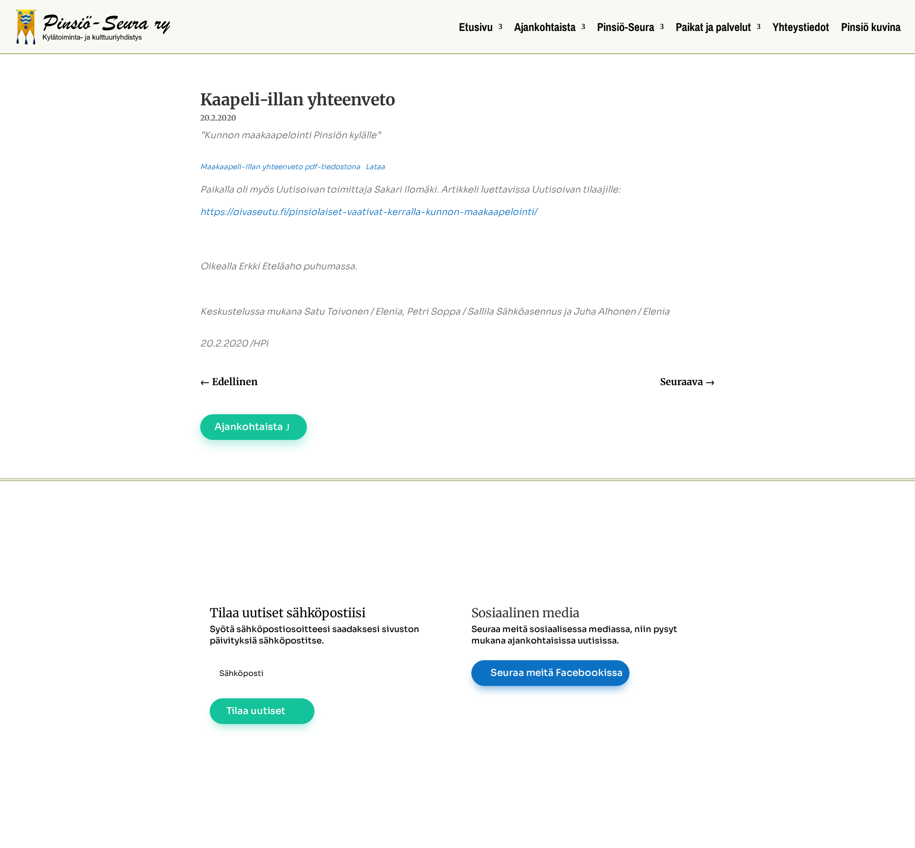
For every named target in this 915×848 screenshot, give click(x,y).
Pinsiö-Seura (625, 28)
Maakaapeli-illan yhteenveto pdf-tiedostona (280, 166)
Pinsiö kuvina (871, 28)
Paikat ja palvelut (713, 28)
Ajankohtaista (545, 28)
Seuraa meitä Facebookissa (556, 673)
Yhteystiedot (801, 28)
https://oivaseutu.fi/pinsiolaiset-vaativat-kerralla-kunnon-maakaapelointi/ (368, 212)
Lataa (375, 166)
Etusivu (476, 28)
